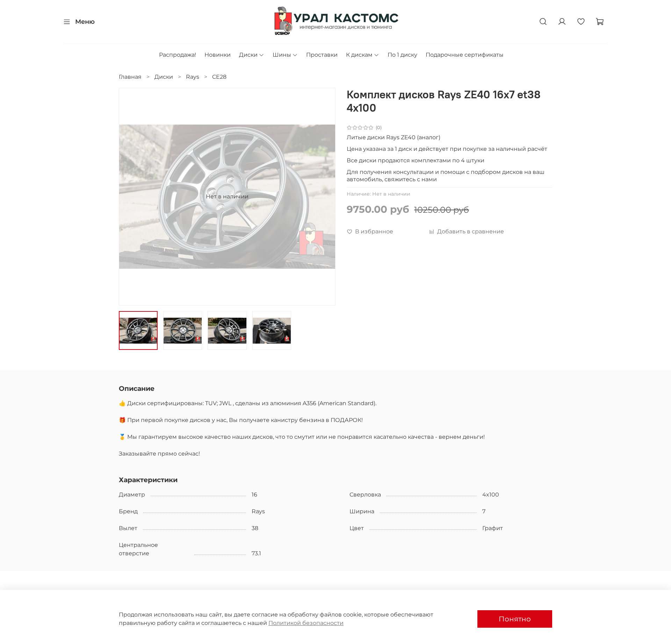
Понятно (515, 619)
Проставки (322, 54)
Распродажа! (177, 54)
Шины (282, 54)
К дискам (359, 54)
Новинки (217, 54)
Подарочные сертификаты (465, 54)
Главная (130, 76)
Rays (192, 76)
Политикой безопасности (306, 623)
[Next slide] (324, 196)
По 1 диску (402, 54)
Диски (248, 54)
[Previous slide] (130, 196)
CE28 (219, 76)
